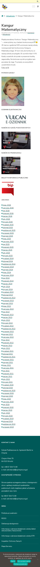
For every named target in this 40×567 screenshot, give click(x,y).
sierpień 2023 (8, 303)
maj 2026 (6, 211)
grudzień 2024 (8, 258)
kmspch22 (31, 33)
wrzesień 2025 (8, 233)
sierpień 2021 (8, 362)
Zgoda (13, 561)
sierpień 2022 (8, 334)
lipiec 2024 (7, 272)
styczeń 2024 (8, 289)
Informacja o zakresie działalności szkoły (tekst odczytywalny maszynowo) (18, 530)
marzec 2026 (7, 216)
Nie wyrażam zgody (24, 561)
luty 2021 (6, 379)
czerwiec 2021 (8, 368)
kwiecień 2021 (8, 374)
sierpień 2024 (8, 270)
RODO (3, 518)
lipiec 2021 (7, 365)
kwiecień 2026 (8, 213)
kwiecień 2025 (8, 247)
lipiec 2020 (7, 399)
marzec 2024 (7, 284)
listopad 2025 (8, 227)
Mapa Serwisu (6, 546)
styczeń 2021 (8, 382)
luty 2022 (6, 348)
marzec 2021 (7, 376)
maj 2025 (6, 244)
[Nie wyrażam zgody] (38, 559)
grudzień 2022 (8, 326)
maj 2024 (6, 278)
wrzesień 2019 (8, 427)
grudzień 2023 (8, 292)
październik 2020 (9, 390)
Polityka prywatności (9, 513)
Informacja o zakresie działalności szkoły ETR (17, 536)
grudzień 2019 (8, 418)
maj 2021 (6, 371)
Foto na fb (5, 68)
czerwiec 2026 (8, 208)
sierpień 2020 (8, 396)
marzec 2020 (7, 410)
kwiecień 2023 (8, 315)
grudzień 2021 (8, 351)
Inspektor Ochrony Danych (11, 541)
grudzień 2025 (8, 225)
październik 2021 (9, 357)
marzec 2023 (7, 317)
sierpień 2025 (8, 236)
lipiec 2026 (7, 205)
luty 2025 (6, 253)
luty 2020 (6, 413)
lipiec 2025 (7, 239)
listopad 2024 (8, 261)
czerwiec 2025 (8, 241)
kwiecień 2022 (8, 343)
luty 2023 (6, 320)
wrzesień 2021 (8, 360)
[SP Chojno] (4, 7)
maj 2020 (6, 404)
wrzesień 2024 (8, 267)
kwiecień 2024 (8, 281)
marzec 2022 (7, 345)
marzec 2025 (7, 250)
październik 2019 (9, 424)
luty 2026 (6, 219)
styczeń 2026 (8, 222)
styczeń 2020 (8, 416)
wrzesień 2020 (8, 393)
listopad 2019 (8, 421)
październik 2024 (9, 264)
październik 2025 (9, 230)
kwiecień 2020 (8, 407)
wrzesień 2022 (8, 331)
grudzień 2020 (8, 385)
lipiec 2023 (7, 306)
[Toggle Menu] (33, 6)
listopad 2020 (8, 388)
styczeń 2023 (8, 323)
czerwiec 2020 (8, 402)
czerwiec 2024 (8, 275)
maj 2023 (6, 312)
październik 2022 (9, 329)
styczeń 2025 (8, 256)
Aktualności (10, 16)
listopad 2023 (8, 295)
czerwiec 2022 (8, 337)
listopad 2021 (8, 354)
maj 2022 (6, 340)
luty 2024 (6, 286)
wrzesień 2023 (8, 301)
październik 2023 (9, 298)
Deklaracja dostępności (9, 524)
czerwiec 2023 (8, 309)
